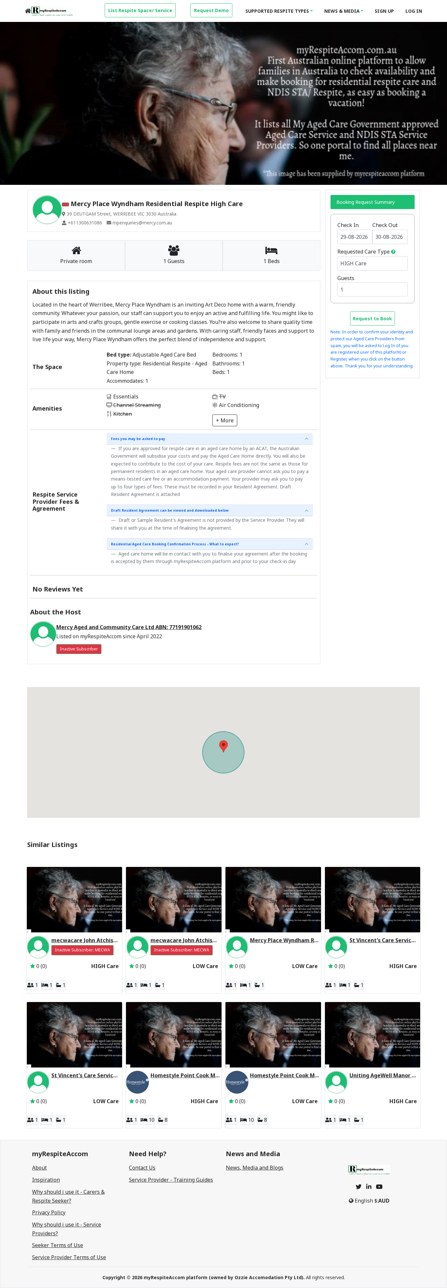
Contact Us (142, 1167)
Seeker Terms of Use (57, 1245)
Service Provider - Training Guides (171, 1179)
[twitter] (359, 1187)
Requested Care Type (363, 251)
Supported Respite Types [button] (277, 11)
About (39, 1167)
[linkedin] (368, 1187)
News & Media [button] (342, 11)
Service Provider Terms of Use (69, 1257)
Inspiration (46, 1179)
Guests (345, 278)
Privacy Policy (48, 1212)
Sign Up (384, 11)
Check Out (385, 225)
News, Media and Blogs (254, 1167)
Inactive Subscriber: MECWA (82, 950)
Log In (413, 11)
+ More (225, 420)
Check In (348, 225)
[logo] (52, 11)
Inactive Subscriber (79, 649)
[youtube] (379, 1187)
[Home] (28, 11)
